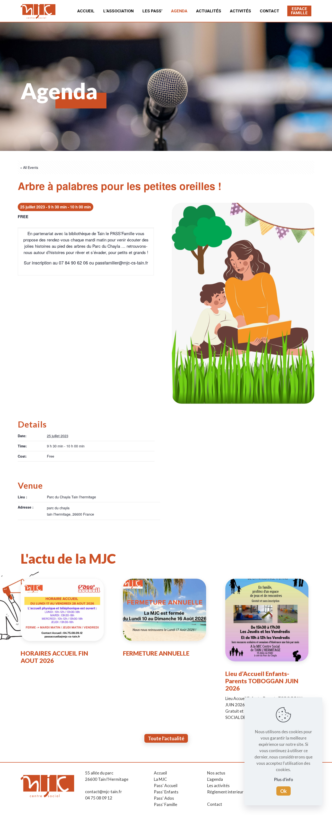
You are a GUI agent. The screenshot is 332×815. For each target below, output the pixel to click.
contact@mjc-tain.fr (103, 791)
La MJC (160, 779)
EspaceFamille (299, 10)
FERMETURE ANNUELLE (156, 653)
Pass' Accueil (165, 785)
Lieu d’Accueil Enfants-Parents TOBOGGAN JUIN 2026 (261, 681)
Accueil (160, 772)
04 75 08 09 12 (98, 797)
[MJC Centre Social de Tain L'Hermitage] (38, 11)
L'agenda (215, 779)
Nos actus (216, 772)
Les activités (218, 785)
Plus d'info (283, 779)
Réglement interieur (225, 791)
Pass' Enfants (166, 791)
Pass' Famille (165, 804)
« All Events (29, 167)
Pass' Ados (164, 798)
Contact (214, 804)
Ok (283, 791)
